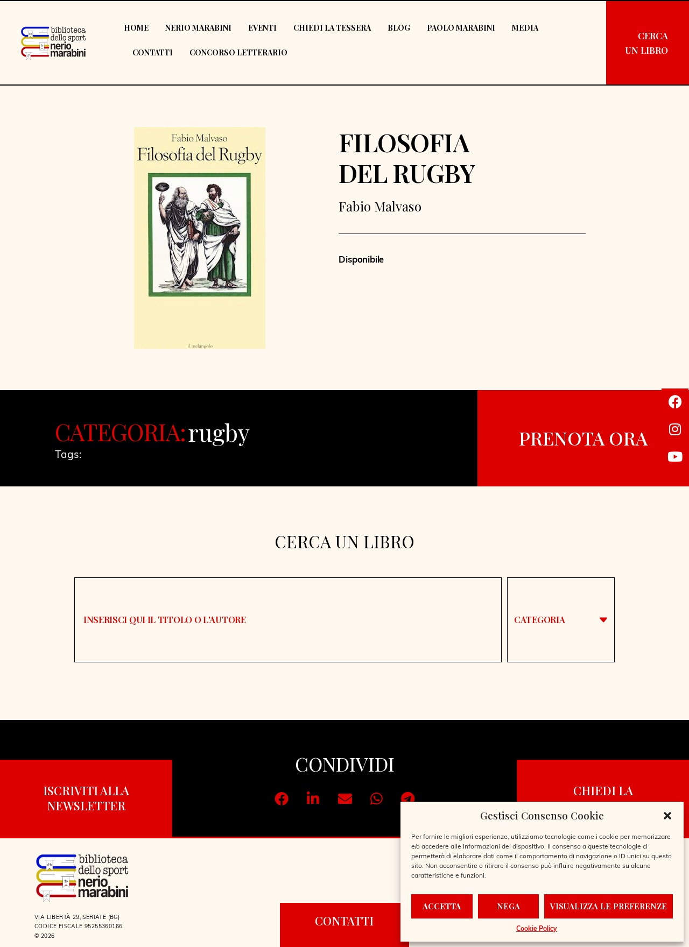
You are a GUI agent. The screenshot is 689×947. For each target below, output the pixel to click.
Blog (399, 28)
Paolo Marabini (461, 28)
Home (136, 28)
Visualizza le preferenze (608, 906)
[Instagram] (675, 429)
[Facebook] (675, 401)
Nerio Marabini (198, 28)
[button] (667, 815)
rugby (219, 432)
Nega (508, 906)
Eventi (262, 28)
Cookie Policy (536, 929)
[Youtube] (675, 456)
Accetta (442, 906)
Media (525, 28)
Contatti (152, 52)
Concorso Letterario (238, 52)
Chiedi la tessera (332, 28)
